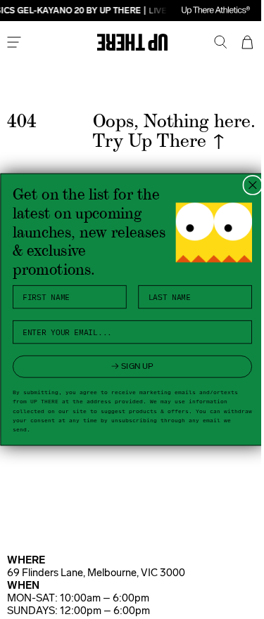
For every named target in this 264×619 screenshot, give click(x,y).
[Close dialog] (247, 185)
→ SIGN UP (126, 366)
